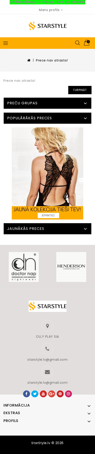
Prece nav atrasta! (52, 60)
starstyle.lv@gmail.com (47, 359)
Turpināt (80, 90)
